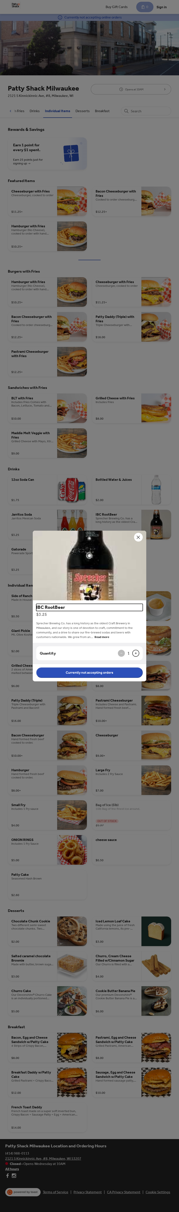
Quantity (48, 653)
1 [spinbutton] (128, 653)
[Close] (138, 537)
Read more (102, 637)
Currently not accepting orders (89, 672)
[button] (89, 565)
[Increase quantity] (135, 653)
